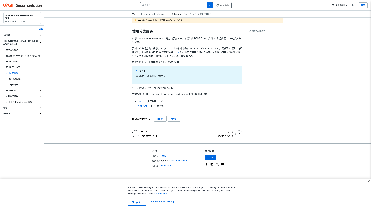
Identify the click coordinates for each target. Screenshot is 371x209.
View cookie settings (163, 201)
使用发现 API (12, 61)
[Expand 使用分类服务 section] (40, 73)
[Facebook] (206, 164)
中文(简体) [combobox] (338, 5)
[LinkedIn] (211, 164)
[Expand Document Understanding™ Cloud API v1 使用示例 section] (40, 42)
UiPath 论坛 (165, 165)
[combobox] (174, 5)
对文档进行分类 (15, 78)
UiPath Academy (179, 160)
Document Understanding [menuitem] (153, 14)
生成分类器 (13, 84)
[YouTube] (222, 164)
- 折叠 (40, 29)
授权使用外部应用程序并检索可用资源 (23, 55)
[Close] (369, 181)
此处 (177, 52)
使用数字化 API (13, 67)
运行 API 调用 (12, 49)
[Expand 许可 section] (40, 108)
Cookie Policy (160, 193)
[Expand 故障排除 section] (40, 113)
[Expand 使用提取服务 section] (40, 90)
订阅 (211, 157)
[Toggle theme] (353, 5)
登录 (363, 5)
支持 (164, 155)
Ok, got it (137, 202)
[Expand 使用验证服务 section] (40, 96)
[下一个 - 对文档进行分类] (238, 133)
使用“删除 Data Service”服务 (19, 101)
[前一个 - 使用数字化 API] (135, 133)
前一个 (144, 132)
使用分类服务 (12, 72)
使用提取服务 (12, 90)
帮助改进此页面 (258, 31)
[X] (217, 164)
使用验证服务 (12, 96)
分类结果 (142, 106)
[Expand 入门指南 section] (40, 35)
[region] (185, 194)
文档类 (141, 101)
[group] (156, 119)
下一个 (230, 132)
